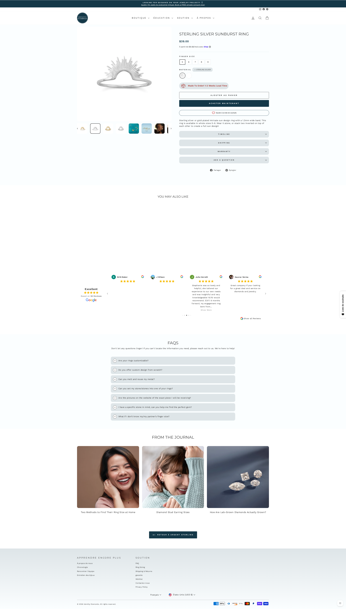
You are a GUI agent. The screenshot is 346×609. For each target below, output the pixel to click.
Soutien (184, 18)
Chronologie (82, 567)
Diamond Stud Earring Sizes (173, 512)
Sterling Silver (182, 75)
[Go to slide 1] (182, 315)
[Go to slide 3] (186, 315)
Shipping (224, 143)
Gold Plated (189, 75)
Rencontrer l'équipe (85, 571)
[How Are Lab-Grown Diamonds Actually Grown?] (238, 477)
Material (195, 70)
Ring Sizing (140, 567)
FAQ (137, 563)
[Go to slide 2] (184, 315)
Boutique (139, 18)
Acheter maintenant (224, 103)
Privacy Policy (142, 587)
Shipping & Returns (144, 571)
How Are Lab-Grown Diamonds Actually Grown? (238, 512)
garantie (139, 575)
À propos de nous (85, 563)
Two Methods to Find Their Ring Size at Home (108, 512)
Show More (206, 310)
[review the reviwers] (142, 277)
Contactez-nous (143, 583)
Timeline (224, 134)
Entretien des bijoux (86, 575)
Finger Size (187, 56)
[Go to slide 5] (190, 315)
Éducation (162, 18)
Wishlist (139, 579)
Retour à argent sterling (175, 535)
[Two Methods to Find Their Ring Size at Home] (108, 477)
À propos (204, 18)
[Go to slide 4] (188, 315)
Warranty (224, 151)
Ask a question (224, 160)
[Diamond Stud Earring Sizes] (173, 477)
